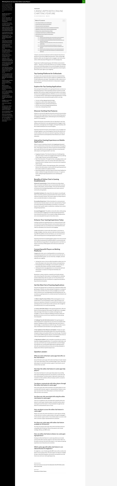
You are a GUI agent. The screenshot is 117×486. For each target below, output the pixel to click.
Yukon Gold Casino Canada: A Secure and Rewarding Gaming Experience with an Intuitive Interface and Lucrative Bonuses (7, 70)
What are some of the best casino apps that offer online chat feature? (52, 37)
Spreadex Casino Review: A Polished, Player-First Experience (7, 15)
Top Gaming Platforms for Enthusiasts (44, 22)
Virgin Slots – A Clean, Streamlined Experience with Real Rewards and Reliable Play (7, 59)
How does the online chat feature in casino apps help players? (50, 38)
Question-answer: (39, 35)
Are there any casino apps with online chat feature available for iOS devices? (51, 47)
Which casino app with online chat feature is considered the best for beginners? (52, 51)
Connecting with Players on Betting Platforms (45, 32)
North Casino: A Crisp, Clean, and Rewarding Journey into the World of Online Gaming (7, 41)
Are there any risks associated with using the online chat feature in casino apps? (51, 43)
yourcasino (37, 8)
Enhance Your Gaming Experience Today (44, 31)
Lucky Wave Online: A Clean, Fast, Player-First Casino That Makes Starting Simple (7, 24)
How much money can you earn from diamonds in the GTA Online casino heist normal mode (49, 465)
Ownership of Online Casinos (40, 470)
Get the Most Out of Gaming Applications (44, 34)
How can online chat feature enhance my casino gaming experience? (52, 48)
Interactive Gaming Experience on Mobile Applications (47, 27)
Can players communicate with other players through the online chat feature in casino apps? (52, 40)
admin (48, 16)
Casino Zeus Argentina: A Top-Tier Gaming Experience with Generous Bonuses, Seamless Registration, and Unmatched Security (7, 76)
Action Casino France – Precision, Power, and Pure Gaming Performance (6, 55)
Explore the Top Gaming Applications (43, 24)
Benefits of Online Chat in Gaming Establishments (46, 29)
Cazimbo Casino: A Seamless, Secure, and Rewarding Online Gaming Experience (7, 92)
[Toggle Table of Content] (63, 21)
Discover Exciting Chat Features (42, 26)
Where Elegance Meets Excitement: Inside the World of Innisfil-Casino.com (7, 51)
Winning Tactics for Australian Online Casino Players (16, 1)
